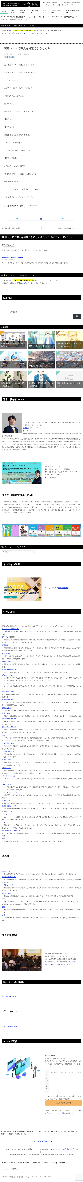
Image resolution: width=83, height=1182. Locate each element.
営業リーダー (6, 768)
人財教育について (8, 743)
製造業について (7, 871)
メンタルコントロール (9, 792)
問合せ (44, 12)
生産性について (7, 800)
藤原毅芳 (26, 428)
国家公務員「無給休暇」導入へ (39, 346)
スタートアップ (7, 822)
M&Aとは (5, 735)
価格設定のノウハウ (9, 719)
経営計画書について (9, 806)
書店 (3, 907)
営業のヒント (6, 708)
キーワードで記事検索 (9, 312)
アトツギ (5, 637)
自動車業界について (9, 877)
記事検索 (12, 12)
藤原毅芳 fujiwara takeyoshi (12, 257)
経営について (6, 661)
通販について (6, 893)
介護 (3, 915)
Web (3, 899)
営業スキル (6, 713)
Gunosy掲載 (34, 12)
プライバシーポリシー (9, 1026)
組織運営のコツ (7, 700)
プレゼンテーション (9, 776)
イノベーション (7, 814)
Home (4, 11)
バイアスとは (6, 784)
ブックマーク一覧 (32, 205)
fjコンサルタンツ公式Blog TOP (41, 1141)
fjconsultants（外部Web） (72, 12)
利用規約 (63, 1113)
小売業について (7, 885)
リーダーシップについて (10, 629)
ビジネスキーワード (9, 727)
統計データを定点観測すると (12, 830)
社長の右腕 (6, 653)
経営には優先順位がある (10, 670)
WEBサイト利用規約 (9, 996)
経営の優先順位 (9, 57)
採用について (6, 759)
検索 (77, 316)
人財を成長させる (8, 751)
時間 (3, 838)
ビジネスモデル (7, 675)
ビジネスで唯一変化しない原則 (11, 228)
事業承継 (5, 645)
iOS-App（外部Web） (56, 12)
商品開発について (8, 691)
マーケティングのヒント (10, 683)
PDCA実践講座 (63, 588)
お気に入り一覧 (22, 12)
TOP (31, 17)
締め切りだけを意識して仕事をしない (69, 228)
